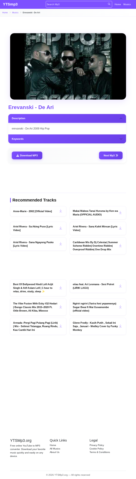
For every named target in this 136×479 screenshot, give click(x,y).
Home (118, 4)
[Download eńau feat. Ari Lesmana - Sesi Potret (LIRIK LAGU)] (120, 286)
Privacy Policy (97, 445)
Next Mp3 (109, 155)
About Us (54, 452)
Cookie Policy (97, 448)
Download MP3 (29, 155)
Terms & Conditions (100, 452)
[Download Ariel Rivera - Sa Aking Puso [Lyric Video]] (60, 228)
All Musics (55, 448)
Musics (127, 4)
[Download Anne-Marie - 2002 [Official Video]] (60, 211)
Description (18, 118)
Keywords (18, 138)
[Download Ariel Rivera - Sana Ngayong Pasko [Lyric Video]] (60, 244)
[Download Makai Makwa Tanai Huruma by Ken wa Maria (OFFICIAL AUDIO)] (120, 213)
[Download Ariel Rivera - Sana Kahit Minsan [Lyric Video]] (120, 228)
